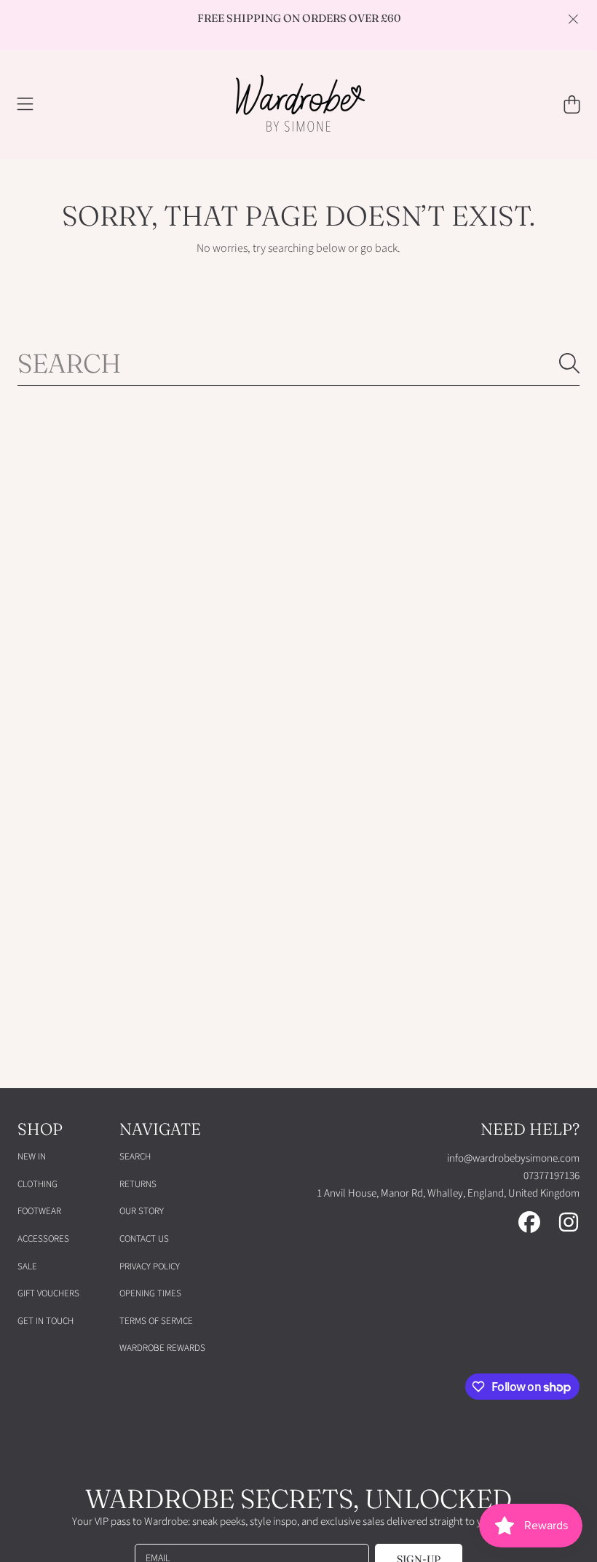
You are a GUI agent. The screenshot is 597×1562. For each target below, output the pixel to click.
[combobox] (298, 363)
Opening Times (150, 1293)
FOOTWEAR (39, 1211)
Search (135, 1156)
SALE (27, 1266)
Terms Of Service (156, 1321)
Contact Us (144, 1238)
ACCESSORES (43, 1238)
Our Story (141, 1211)
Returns (138, 1184)
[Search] (569, 363)
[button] (25, 105)
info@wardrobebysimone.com (513, 1158)
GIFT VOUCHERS (48, 1293)
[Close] (573, 19)
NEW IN (31, 1156)
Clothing (37, 1184)
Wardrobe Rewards (162, 1348)
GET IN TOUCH (45, 1321)
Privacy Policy (149, 1266)
